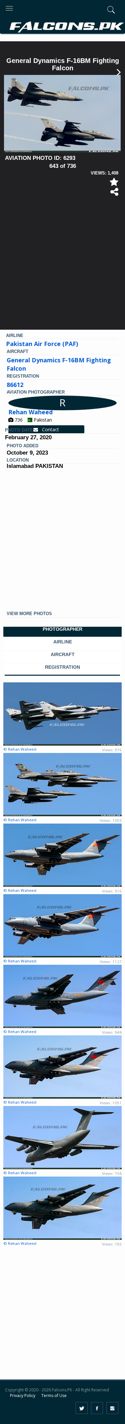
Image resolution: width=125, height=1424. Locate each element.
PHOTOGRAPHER (62, 629)
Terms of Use (54, 1395)
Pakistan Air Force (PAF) (42, 344)
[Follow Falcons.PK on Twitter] (82, 1408)
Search (100, 46)
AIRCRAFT (63, 654)
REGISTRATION (62, 667)
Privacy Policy (22, 1395)
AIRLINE (62, 641)
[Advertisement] (62, 265)
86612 (15, 385)
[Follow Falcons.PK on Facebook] (97, 1408)
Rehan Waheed (30, 412)
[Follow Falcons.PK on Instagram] (112, 1408)
